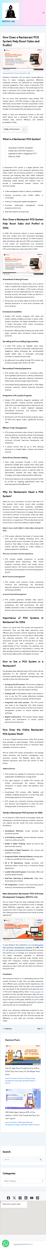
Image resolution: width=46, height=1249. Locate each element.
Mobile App (18, 1081)
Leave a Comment (11, 1078)
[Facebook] (8, 1198)
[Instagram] (20, 1198)
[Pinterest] (37, 1198)
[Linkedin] (26, 1198)
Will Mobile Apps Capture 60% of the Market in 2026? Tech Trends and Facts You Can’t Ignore (22, 1115)
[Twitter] (14, 1198)
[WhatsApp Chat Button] (5, 1243)
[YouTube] (31, 1198)
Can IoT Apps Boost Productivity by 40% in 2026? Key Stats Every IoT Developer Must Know (22, 1071)
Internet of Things (24, 1078)
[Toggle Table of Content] (23, 130)
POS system (35, 991)
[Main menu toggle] (43, 12)
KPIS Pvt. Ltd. (8, 21)
